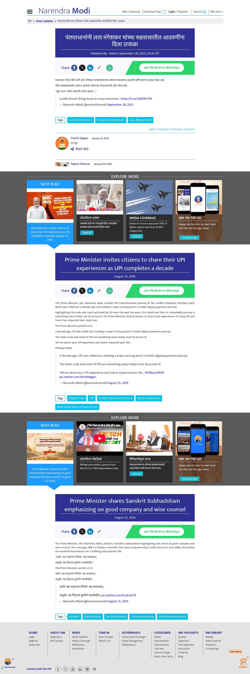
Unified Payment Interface (115, 398)
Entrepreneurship (142, 616)
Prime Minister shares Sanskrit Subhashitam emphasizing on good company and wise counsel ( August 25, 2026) (50, 475)
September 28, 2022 (120, 104)
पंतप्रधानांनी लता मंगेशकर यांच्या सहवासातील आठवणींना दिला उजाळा (125, 40)
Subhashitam (92, 616)
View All (87, 233)
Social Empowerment (172, 616)
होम (30, 21)
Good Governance (80, 120)
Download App (189, 238)
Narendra (64, 11)
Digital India (77, 398)
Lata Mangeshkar (140, 120)
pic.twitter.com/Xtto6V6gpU (78, 377)
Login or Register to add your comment (172, 129)
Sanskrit (74, 616)
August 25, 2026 (117, 382)
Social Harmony (116, 616)
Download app (9, 667)
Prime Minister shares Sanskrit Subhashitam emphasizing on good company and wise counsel (125, 505)
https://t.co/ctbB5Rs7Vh (136, 98)
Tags (60, 120)
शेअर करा (81, 149)
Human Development (111, 120)
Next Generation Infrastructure (77, 406)
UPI (91, 398)
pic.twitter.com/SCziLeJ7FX (119, 595)
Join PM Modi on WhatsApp (161, 67)
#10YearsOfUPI (154, 372)
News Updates (45, 21)
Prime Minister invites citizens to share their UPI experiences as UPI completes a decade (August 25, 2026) (50, 234)
